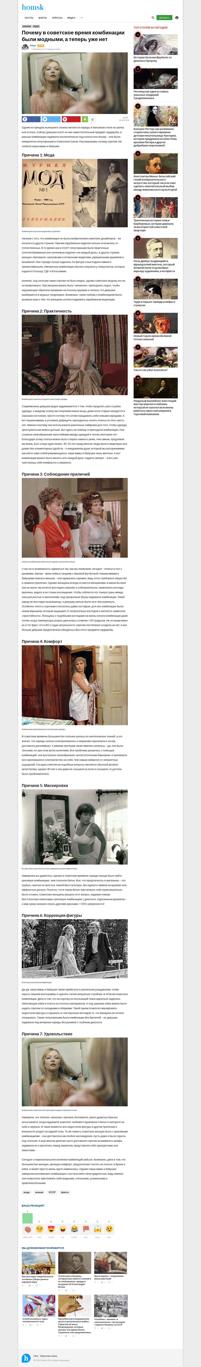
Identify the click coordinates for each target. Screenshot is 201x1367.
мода (27, 1192)
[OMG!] (97, 1229)
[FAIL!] (85, 1229)
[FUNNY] (74, 1229)
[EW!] (108, 1229)
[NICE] (39, 1229)
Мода (36, 26)
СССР (52, 1192)
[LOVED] (50, 1229)
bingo (33, 45)
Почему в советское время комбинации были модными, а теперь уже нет (73, 35)
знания (39, 1192)
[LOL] (62, 1229)
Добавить (164, 17)
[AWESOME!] (27, 1229)
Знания (26, 26)
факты (65, 1192)
